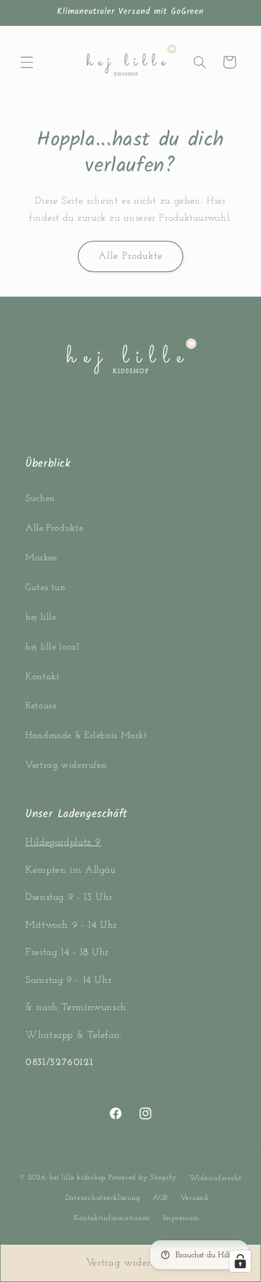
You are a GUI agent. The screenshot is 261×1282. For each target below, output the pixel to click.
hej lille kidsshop (77, 1177)
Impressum (181, 1218)
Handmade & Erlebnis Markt (86, 736)
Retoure (40, 706)
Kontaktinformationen (111, 1218)
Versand (194, 1198)
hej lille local (52, 647)
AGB (160, 1198)
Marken (41, 558)
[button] (26, 62)
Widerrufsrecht (215, 1178)
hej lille (40, 617)
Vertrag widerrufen (65, 765)
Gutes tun (45, 588)
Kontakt (42, 677)
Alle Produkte (130, 256)
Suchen (40, 498)
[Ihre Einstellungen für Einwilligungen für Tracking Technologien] (240, 1261)
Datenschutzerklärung (103, 1198)
